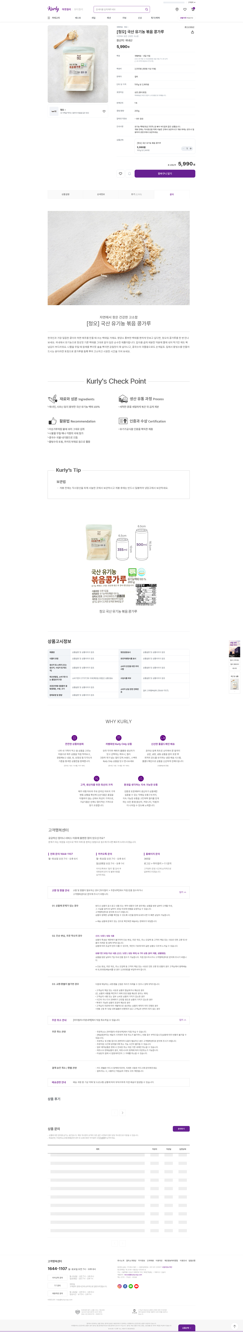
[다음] (123, 1113)
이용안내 (183, 1260)
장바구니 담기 (165, 173)
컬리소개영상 (131, 1260)
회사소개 (120, 1260)
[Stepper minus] (184, 148)
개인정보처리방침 (171, 1260)
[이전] (115, 1113)
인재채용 (150, 1260)
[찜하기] (104, 111)
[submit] (146, 9)
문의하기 (181, 1129)
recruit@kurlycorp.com (133, 1275)
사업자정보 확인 (167, 1267)
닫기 (181, 892)
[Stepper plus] (190, 148)
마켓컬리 (66, 9)
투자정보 (141, 1260)
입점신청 (192, 1260)
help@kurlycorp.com (64, 1300)
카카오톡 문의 (57, 1278)
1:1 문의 (101, 1138)
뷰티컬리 (78, 9)
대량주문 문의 (57, 1293)
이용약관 (159, 1260)
